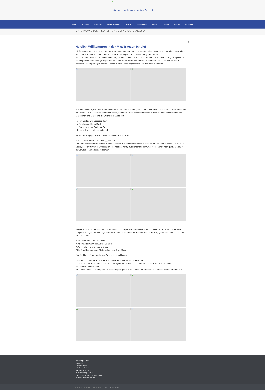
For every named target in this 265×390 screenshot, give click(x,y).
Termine (166, 25)
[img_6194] (158, 84)
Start (74, 25)
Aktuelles (128, 25)
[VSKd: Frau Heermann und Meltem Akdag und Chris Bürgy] (158, 324)
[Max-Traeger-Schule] (132, 10)
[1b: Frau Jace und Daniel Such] (158, 204)
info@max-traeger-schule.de (85, 373)
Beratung (155, 25)
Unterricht (98, 25)
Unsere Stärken (141, 25)
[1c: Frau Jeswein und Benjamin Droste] (103, 170)
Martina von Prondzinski (111, 387)
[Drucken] (188, 42)
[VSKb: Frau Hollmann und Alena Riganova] (158, 290)
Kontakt (177, 25)
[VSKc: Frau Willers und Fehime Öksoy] (103, 324)
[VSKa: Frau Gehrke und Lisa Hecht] (103, 290)
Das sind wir (85, 25)
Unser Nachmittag (113, 25)
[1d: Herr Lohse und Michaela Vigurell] (158, 170)
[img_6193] (103, 84)
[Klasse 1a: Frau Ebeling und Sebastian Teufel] (103, 204)
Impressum (189, 25)
